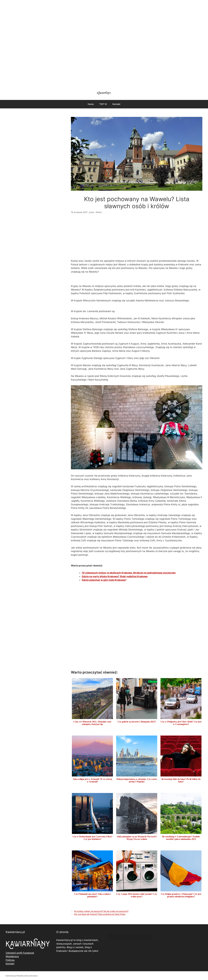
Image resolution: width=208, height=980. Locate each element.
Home (91, 104)
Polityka (10, 960)
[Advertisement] (104, 43)
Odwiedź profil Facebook (20, 952)
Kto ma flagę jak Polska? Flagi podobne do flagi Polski (99, 914)
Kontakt (116, 104)
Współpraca (12, 956)
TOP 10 (103, 104)
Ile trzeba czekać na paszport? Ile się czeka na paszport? (101, 911)
